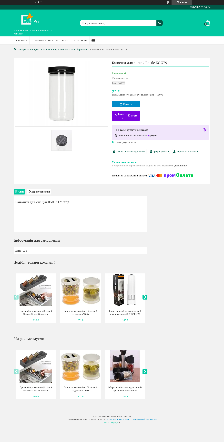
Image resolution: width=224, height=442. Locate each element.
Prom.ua (127, 416)
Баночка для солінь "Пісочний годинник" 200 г (80, 312)
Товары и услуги (42, 40)
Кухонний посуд (50, 49)
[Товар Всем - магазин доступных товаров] (30, 19)
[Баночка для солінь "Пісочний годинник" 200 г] (80, 289)
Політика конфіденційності (144, 419)
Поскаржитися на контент (118, 419)
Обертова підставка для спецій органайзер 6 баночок (125, 389)
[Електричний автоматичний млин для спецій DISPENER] (125, 289)
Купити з (122, 115)
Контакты (80, 40)
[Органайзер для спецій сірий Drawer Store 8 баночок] (36, 289)
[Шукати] (159, 21)
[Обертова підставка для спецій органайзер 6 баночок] (125, 366)
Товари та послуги (28, 49)
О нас (65, 40)
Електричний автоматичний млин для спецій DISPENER (125, 312)
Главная (21, 40)
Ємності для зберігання (74, 49)
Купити (127, 104)
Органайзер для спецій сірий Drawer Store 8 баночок (36, 312)
